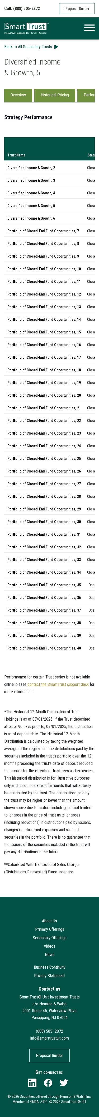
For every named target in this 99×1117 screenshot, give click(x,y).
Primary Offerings (49, 929)
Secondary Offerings (50, 937)
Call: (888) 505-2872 (22, 8)
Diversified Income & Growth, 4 (31, 193)
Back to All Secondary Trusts (28, 46)
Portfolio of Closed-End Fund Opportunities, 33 (44, 560)
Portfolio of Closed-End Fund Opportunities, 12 (44, 294)
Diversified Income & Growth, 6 (31, 218)
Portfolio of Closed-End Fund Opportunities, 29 (44, 509)
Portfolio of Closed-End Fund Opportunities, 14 (44, 319)
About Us (49, 920)
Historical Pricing (55, 94)
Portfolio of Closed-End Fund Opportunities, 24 (44, 446)
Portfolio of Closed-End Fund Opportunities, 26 (44, 471)
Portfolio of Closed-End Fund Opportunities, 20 (44, 395)
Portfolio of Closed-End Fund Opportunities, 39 (44, 635)
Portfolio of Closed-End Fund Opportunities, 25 (44, 458)
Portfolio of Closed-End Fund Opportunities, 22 (44, 421)
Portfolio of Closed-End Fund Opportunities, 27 (44, 484)
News (49, 954)
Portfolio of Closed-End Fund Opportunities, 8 (43, 244)
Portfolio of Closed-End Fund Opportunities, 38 (44, 623)
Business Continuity (49, 967)
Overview (18, 94)
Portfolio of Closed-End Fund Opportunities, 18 (44, 370)
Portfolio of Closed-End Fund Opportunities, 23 (44, 433)
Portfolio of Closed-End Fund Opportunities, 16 (44, 345)
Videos (49, 946)
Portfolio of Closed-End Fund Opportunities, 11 (44, 281)
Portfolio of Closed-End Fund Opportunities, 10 (44, 269)
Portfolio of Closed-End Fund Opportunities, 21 (44, 408)
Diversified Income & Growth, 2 (31, 168)
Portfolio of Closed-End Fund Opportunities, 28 (44, 496)
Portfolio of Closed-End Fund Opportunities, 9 (43, 256)
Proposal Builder (77, 9)
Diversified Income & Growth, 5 (31, 206)
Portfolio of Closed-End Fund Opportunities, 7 (43, 231)
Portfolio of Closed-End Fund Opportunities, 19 (44, 383)
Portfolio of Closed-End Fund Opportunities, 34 (44, 572)
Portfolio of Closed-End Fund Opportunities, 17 (44, 357)
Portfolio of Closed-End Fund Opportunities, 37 (44, 610)
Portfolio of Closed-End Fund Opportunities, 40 (44, 648)
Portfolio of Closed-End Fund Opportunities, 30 (44, 522)
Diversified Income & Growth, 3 (31, 180)
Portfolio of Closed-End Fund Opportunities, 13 (44, 307)
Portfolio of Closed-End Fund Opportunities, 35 (44, 585)
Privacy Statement (49, 975)
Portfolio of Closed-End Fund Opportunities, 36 (44, 598)
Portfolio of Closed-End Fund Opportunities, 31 (44, 534)
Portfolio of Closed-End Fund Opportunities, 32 (44, 547)
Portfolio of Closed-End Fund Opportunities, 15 (44, 332)
